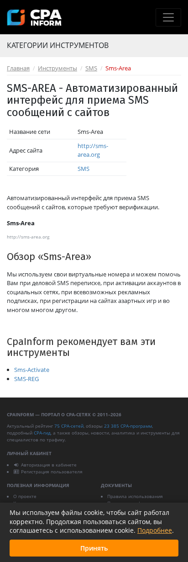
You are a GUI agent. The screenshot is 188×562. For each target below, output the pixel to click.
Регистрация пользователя (52, 471)
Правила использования (135, 496)
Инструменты (57, 68)
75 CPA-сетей (69, 426)
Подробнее (154, 530)
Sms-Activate (31, 370)
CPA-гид (42, 432)
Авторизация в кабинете (49, 464)
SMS (91, 68)
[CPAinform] (34, 18)
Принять (94, 548)
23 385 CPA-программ (128, 426)
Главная (18, 68)
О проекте (25, 496)
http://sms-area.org (93, 150)
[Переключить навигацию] (168, 17)
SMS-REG (26, 379)
